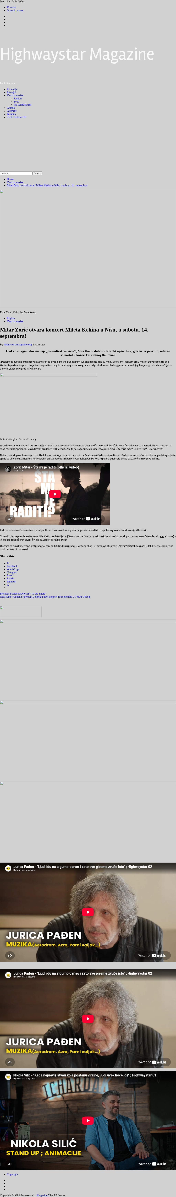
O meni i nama (15, 10)
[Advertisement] (88, 145)
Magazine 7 (43, 1195)
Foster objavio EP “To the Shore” (23, 593)
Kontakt (11, 7)
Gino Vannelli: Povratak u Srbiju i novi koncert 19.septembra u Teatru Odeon (45, 596)
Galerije (11, 107)
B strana (11, 114)
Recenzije (12, 89)
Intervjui (11, 92)
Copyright (12, 1174)
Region (18, 98)
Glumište (12, 110)
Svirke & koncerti (16, 117)
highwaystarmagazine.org (18, 344)
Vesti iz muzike (15, 95)
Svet (16, 101)
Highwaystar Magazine (77, 54)
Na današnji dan (22, 104)
